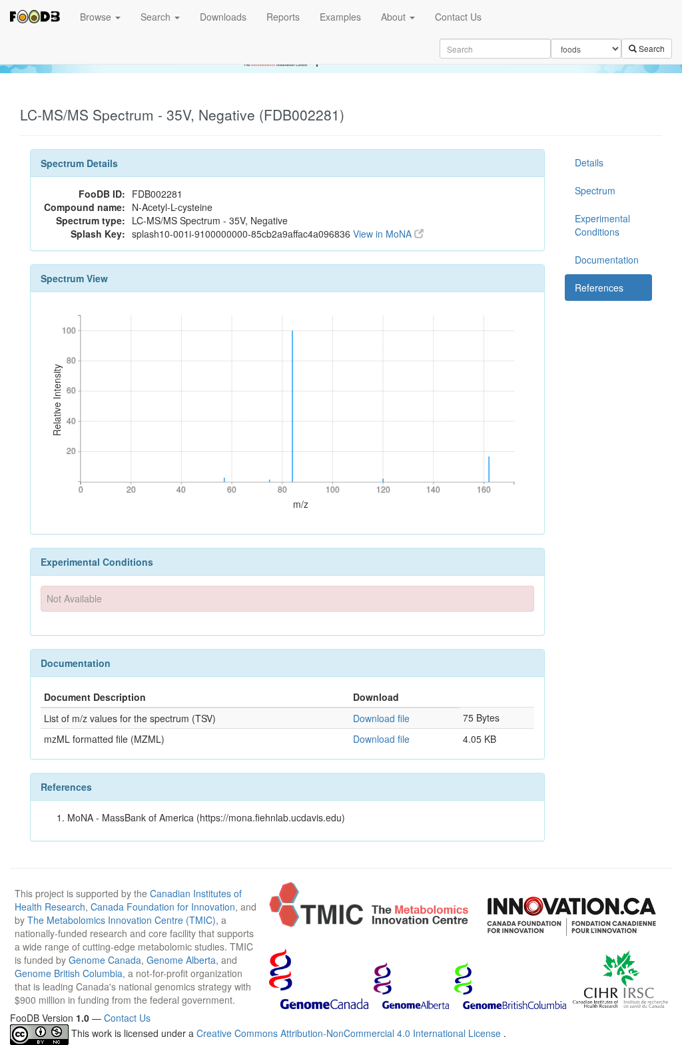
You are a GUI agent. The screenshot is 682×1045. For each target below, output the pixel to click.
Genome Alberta (181, 959)
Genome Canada (105, 959)
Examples (340, 16)
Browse (97, 16)
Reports (283, 16)
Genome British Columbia (69, 973)
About (394, 16)
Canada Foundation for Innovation (163, 906)
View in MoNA (383, 233)
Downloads (223, 16)
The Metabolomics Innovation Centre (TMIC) (121, 920)
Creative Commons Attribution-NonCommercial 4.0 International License (350, 1033)
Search (157, 16)
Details (589, 162)
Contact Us (458, 16)
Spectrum (595, 190)
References (599, 287)
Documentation (607, 259)
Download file (381, 718)
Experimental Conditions (602, 225)
